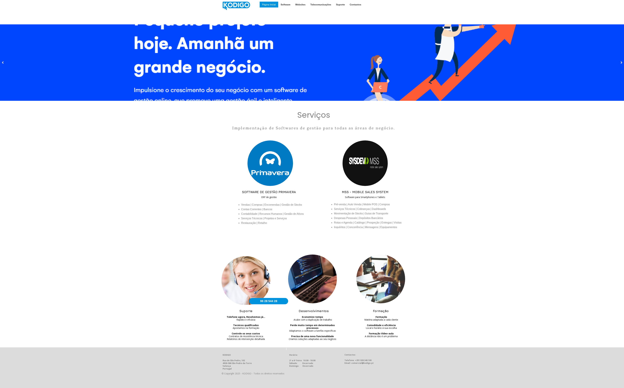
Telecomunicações (320, 4)
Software (285, 4)
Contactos (355, 4)
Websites (300, 4)
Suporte (340, 4)
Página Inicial (269, 4)
